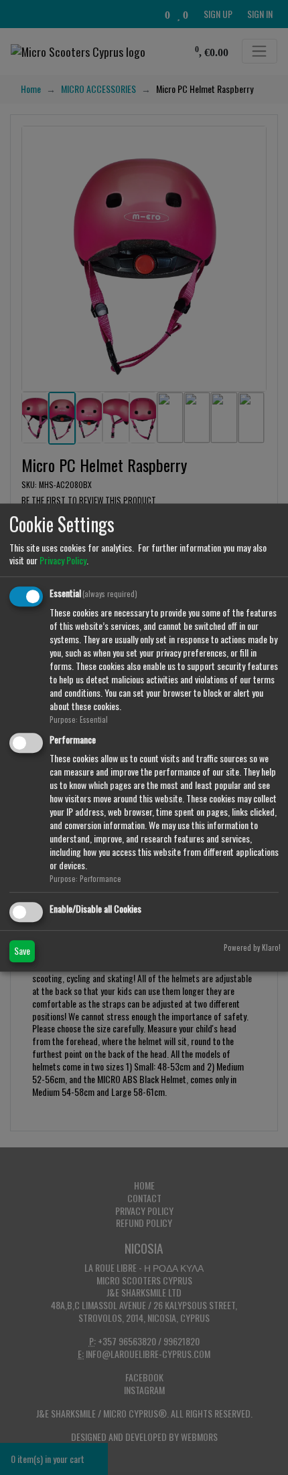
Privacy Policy (63, 560)
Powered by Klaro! (252, 947)
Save (22, 950)
